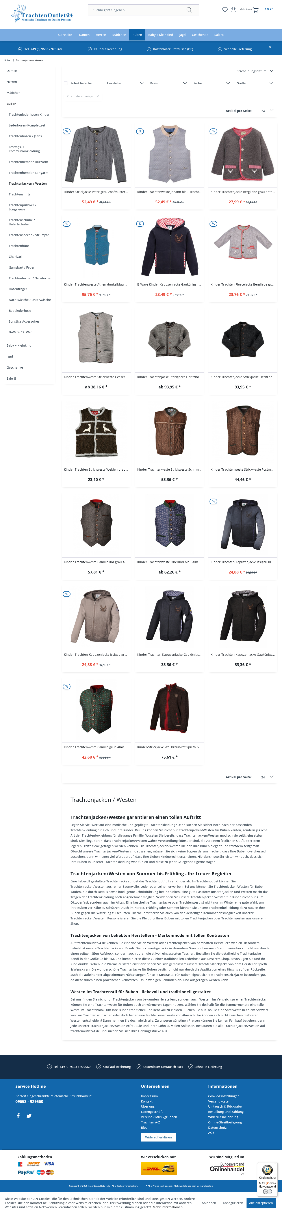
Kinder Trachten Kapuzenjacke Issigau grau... (97, 654)
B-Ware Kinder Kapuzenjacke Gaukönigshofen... (170, 284)
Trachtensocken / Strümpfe (29, 235)
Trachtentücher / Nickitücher (30, 278)
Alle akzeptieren (261, 1203)
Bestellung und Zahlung (226, 1112)
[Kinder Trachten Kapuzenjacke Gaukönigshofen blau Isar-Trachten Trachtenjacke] (169, 617)
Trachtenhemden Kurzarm (28, 162)
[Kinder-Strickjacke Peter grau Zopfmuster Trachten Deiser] (96, 154)
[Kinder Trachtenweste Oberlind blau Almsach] (169, 525)
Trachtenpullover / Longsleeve (22, 207)
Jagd (10, 356)
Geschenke (15, 367)
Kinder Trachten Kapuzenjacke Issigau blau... (244, 562)
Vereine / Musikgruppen (159, 1117)
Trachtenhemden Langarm (28, 173)
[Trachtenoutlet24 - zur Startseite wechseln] (42, 14)
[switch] (267, 1191)
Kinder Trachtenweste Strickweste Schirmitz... (170, 469)
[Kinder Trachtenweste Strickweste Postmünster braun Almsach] (242, 432)
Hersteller (114, 83)
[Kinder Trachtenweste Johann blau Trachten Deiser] (169, 154)
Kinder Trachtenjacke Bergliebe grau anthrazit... (244, 192)
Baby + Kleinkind (19, 345)
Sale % (11, 378)
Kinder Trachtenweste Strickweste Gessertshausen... (97, 377)
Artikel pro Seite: (239, 111)
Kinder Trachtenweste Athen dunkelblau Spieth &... (97, 284)
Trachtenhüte (19, 246)
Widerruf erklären (158, 1137)
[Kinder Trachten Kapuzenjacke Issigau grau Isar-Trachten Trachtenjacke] (96, 617)
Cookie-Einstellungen (223, 1096)
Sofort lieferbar (81, 83)
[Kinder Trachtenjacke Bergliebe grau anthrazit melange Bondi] (242, 154)
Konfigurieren (233, 1203)
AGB (211, 1132)
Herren (12, 82)
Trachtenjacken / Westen (28, 183)
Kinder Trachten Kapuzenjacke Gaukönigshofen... (170, 654)
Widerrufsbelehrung (223, 1117)
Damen (12, 71)
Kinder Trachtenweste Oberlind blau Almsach (170, 562)
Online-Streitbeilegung (225, 1122)
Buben (11, 104)
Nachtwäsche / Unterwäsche (30, 300)
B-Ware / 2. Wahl (21, 332)
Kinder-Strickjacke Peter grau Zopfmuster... (96, 192)
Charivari (15, 256)
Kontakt (146, 1101)
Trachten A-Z (150, 1122)
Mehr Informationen (168, 1207)
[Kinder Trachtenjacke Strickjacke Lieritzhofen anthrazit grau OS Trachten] (242, 339)
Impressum (149, 1096)
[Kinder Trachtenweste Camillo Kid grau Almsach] (96, 525)
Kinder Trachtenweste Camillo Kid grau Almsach (97, 562)
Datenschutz (217, 1127)
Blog (144, 1127)
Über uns (148, 1106)
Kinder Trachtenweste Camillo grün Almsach (97, 747)
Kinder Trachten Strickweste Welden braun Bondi (97, 469)
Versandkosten (219, 1101)
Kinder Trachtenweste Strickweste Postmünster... (244, 469)
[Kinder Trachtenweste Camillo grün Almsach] (96, 710)
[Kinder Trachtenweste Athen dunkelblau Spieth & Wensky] (96, 247)
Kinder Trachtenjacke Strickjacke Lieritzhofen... (170, 377)
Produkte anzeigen (80, 96)
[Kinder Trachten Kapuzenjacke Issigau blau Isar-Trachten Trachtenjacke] (242, 525)
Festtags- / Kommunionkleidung (24, 149)
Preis (154, 83)
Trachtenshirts (19, 194)
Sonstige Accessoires (24, 321)
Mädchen (13, 93)
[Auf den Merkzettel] (96, 202)
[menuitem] (143, 9)
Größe (241, 83)
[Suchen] (189, 9)
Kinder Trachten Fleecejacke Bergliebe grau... (244, 284)
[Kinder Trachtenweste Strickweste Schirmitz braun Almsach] (169, 432)
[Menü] (275, 1165)
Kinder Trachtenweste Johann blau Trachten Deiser (170, 192)
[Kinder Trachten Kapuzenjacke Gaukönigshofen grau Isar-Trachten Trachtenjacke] (242, 617)
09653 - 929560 (29, 1101)
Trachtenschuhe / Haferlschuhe (22, 222)
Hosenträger (18, 289)
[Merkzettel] (225, 9)
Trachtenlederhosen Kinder (29, 114)
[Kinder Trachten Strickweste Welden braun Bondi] (96, 432)
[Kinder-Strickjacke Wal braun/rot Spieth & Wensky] (169, 710)
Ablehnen (209, 1203)
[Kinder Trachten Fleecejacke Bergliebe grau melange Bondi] (242, 247)
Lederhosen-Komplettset (27, 125)
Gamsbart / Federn (23, 267)
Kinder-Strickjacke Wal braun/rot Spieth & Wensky (170, 747)
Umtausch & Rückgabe (225, 1106)
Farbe (197, 83)
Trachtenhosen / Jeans (25, 136)
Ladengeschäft (152, 1112)
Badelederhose (20, 310)
